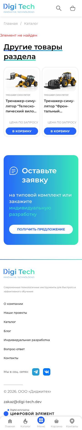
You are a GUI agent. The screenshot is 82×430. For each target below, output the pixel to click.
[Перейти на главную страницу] (19, 8)
